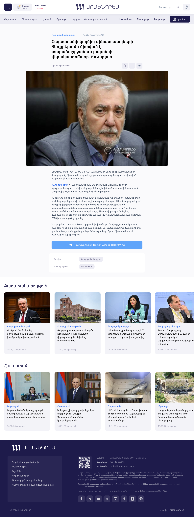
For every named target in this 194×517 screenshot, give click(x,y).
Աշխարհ (46, 19)
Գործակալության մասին (26, 462)
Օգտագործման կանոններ (27, 480)
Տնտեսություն (29, 19)
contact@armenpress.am (122, 466)
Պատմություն (19, 466)
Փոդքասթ (159, 19)
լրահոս (182, 19)
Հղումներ (17, 471)
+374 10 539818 (117, 461)
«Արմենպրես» (60, 184)
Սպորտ (75, 19)
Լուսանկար (125, 19)
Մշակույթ (61, 19)
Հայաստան (10, 19)
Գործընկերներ (20, 475)
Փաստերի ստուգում (95, 19)
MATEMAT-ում (177, 510)
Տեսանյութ (143, 19)
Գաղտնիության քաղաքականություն (33, 484)
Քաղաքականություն (91, 259)
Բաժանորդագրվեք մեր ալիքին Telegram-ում (100, 244)
